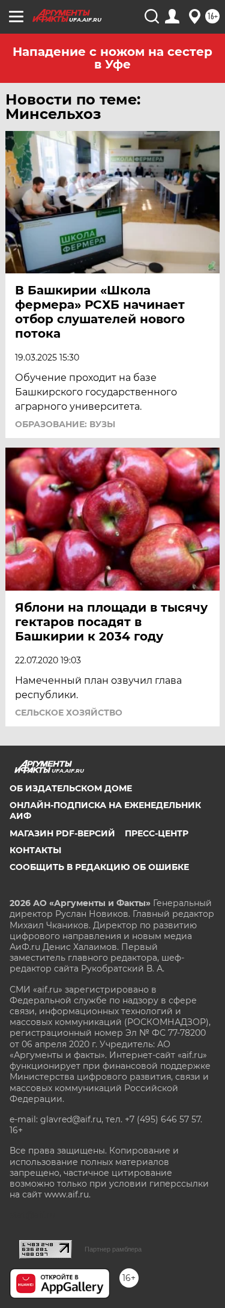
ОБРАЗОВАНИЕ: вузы (65, 424)
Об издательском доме (71, 788)
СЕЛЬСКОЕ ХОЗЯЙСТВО (68, 712)
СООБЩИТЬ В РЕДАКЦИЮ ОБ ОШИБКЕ (99, 867)
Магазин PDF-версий (62, 833)
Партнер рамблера (113, 1249)
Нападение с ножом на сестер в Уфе (112, 57)
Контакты (35, 850)
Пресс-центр (156, 833)
